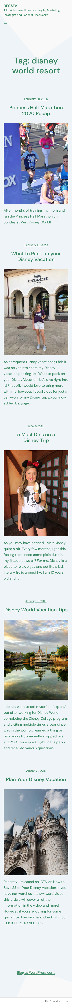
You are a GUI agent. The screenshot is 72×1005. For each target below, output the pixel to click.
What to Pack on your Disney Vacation (36, 256)
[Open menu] (6, 23)
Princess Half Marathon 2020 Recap (36, 110)
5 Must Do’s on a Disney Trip (36, 437)
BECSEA (10, 5)
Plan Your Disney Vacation (36, 779)
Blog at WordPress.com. (36, 972)
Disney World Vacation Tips (36, 610)
